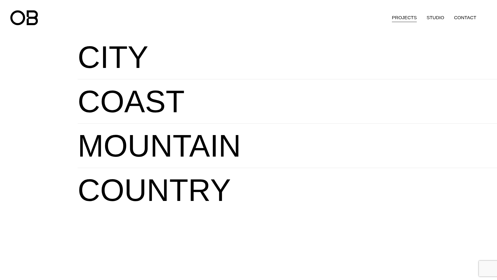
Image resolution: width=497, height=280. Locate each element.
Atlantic (232, 100)
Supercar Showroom (355, 198)
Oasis (289, 110)
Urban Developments (286, 56)
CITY (113, 57)
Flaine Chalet (295, 154)
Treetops (280, 198)
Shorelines (295, 100)
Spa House (343, 179)
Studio (435, 17)
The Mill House (288, 179)
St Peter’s (272, 46)
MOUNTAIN (159, 145)
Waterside (295, 90)
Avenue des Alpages (382, 154)
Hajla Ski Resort (377, 144)
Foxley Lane (202, 56)
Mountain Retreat (378, 134)
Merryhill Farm (347, 189)
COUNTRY (154, 190)
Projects (404, 17)
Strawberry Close (281, 65)
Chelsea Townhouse (212, 65)
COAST (131, 101)
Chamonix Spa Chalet (306, 134)
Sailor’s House (241, 110)
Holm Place (283, 189)
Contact (465, 17)
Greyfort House (206, 46)
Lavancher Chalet (301, 144)
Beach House (240, 90)
